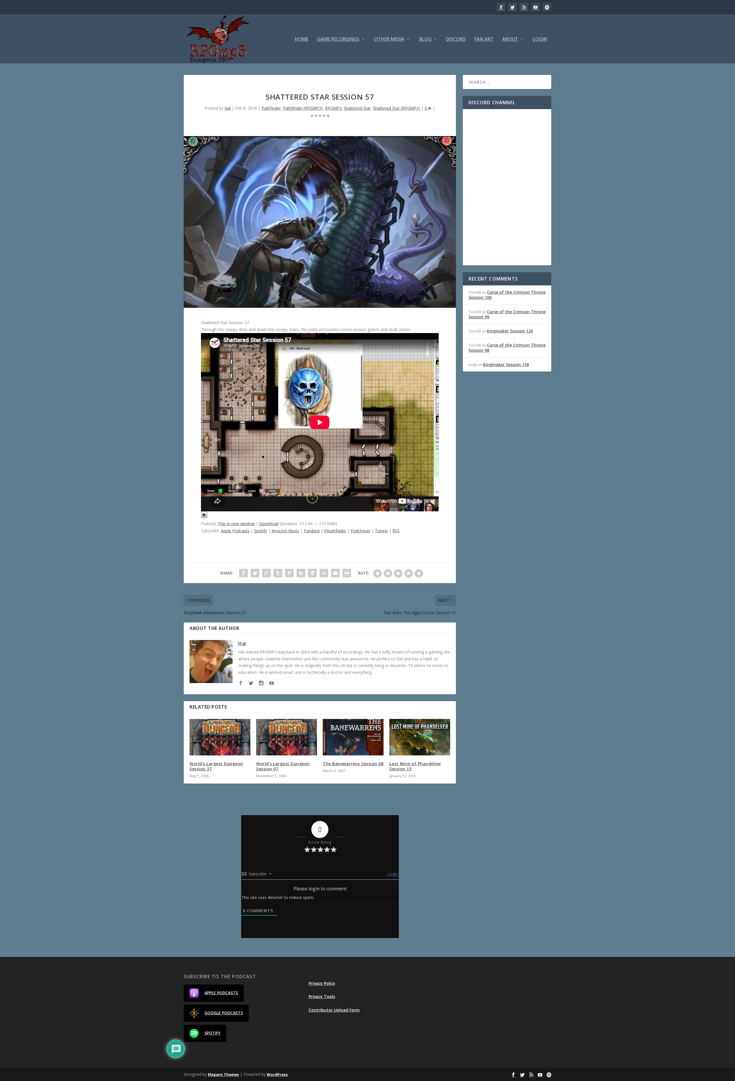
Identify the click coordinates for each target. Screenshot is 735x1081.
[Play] (204, 516)
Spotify (260, 530)
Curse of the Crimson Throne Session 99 (507, 314)
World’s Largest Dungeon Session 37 (216, 766)
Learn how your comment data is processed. (357, 897)
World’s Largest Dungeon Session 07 (283, 766)
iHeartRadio (335, 530)
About (510, 39)
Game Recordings (338, 39)
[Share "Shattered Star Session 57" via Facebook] (243, 573)
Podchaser (360, 530)
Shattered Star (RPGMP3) (396, 108)
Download (268, 523)
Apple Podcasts (235, 530)
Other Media (389, 39)
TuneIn (381, 530)
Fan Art (484, 39)
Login (540, 39)
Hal (228, 108)
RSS (396, 530)
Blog (425, 39)
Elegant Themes (223, 1074)
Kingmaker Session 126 (510, 331)
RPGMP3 (333, 108)
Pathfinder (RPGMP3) (303, 108)
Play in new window (236, 523)
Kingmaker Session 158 (506, 364)
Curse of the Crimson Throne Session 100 (507, 294)
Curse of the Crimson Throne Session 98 (507, 347)
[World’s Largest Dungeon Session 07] (286, 737)
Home (301, 39)
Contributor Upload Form (334, 1010)
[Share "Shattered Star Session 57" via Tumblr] (278, 573)
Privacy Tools (322, 996)
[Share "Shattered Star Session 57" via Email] (335, 573)
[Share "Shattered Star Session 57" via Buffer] (312, 573)
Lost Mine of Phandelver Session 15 (415, 766)
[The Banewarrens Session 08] (353, 737)
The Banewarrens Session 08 (353, 763)
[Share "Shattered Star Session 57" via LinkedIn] (301, 573)
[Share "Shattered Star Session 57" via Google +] (266, 573)
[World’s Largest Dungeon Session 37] (219, 737)
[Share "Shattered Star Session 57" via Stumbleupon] (324, 573)
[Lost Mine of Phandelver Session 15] (419, 737)
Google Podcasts (223, 1013)
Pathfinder (271, 108)
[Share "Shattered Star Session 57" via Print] (347, 573)
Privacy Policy (322, 983)
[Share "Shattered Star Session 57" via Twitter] (255, 573)
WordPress (277, 1074)
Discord (456, 39)
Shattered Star (357, 108)
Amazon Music (285, 530)
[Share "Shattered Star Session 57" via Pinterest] (289, 573)
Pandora (312, 530)
